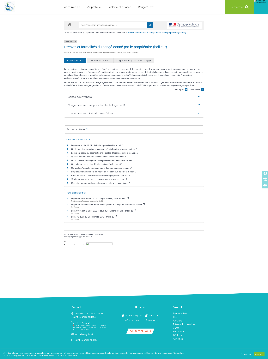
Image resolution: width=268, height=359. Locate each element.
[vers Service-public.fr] (184, 25)
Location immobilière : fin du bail (111, 32)
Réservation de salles (184, 324)
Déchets (177, 335)
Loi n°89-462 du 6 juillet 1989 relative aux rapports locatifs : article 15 (102, 211)
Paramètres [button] (246, 354)
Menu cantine (180, 313)
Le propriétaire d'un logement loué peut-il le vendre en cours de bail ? (102, 160)
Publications (179, 331)
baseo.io (89, 237)
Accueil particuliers (74, 32)
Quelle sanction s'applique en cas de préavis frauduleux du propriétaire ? (104, 149)
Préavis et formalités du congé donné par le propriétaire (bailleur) (156, 32)
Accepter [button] (259, 354)
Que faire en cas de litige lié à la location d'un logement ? (96, 164)
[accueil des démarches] (69, 24)
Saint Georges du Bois (86, 340)
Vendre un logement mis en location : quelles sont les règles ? (99, 179)
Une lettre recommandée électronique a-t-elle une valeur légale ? (100, 183)
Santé (176, 328)
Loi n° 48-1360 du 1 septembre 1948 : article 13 (93, 217)
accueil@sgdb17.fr (84, 334)
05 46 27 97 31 (82, 322)
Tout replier (179, 89)
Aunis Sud (178, 339)
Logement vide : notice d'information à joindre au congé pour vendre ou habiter (107, 204)
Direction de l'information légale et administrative (84, 234)
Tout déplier (195, 89)
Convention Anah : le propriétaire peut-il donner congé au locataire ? (101, 168)
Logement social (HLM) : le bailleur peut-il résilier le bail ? (97, 145)
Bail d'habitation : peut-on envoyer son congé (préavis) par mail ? (100, 175)
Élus (175, 317)
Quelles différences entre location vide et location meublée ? (98, 156)
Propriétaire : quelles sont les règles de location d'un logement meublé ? (103, 172)
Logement (89, 32)
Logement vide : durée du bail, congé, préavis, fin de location (98, 198)
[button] (134, 97)
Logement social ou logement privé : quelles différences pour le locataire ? (104, 153)
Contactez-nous (140, 331)
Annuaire (177, 320)
